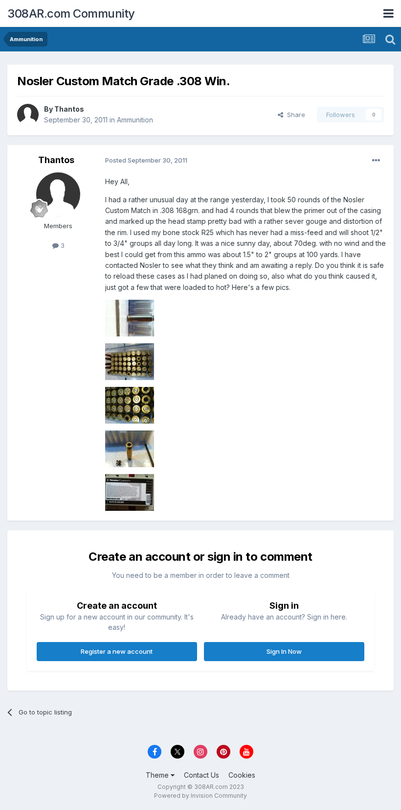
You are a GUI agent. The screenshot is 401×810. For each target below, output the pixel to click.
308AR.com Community (71, 13)
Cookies (241, 775)
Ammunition (135, 120)
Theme (158, 775)
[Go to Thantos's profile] (28, 114)
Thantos (69, 109)
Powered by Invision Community (200, 795)
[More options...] (376, 161)
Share (294, 115)
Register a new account (117, 651)
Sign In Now (284, 651)
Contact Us (201, 775)
